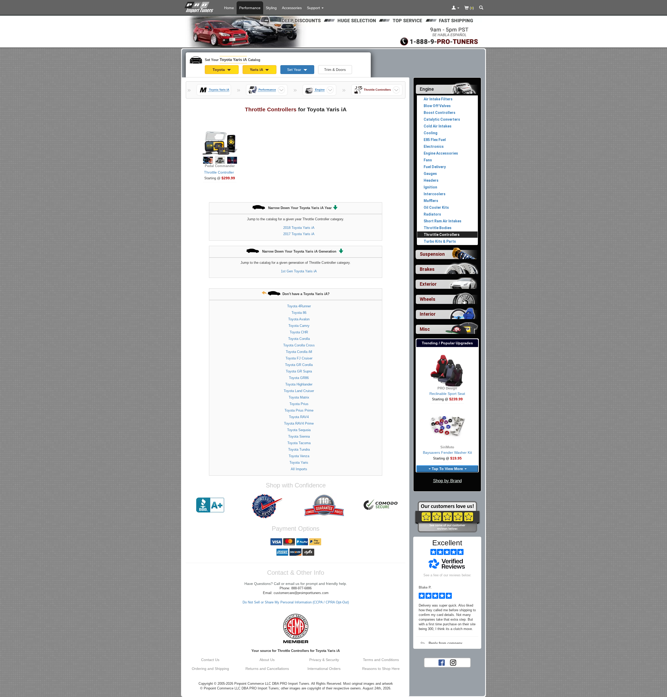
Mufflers (431, 201)
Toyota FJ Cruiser (299, 358)
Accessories (292, 8)
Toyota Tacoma (299, 443)
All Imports (299, 469)
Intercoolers (435, 194)
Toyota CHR (299, 332)
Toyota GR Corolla (299, 365)
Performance (250, 8)
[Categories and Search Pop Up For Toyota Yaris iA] (481, 8)
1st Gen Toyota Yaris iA (299, 271)
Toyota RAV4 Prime (299, 423)
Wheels (427, 299)
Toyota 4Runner (299, 306)
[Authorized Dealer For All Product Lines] (267, 506)
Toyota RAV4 (299, 417)
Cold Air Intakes (438, 126)
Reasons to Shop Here (381, 669)
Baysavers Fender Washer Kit (447, 452)
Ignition (430, 187)
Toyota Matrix (299, 397)
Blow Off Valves (437, 106)
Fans (428, 160)
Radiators (432, 214)
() (471, 8)
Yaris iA (257, 70)
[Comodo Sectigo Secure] (380, 505)
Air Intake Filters (438, 99)
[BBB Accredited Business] (210, 505)
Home (229, 8)
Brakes (427, 269)
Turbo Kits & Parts (440, 241)
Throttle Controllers (442, 235)
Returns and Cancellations (267, 669)
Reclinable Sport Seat (447, 394)
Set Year (294, 70)
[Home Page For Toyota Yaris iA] (200, 6)
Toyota (219, 70)
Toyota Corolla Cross (299, 345)
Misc (425, 329)
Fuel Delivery (435, 167)
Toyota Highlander (298, 384)
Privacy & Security (324, 660)
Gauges (430, 174)
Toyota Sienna (299, 436)
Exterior (428, 284)
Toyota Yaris (298, 462)
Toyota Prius (298, 404)
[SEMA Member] (295, 628)
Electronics (434, 146)
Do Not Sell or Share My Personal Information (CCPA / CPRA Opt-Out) (296, 602)
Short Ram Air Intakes (442, 221)
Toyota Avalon (299, 319)
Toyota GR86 (299, 378)
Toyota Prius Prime (299, 410)
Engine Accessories (441, 153)
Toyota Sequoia (299, 430)
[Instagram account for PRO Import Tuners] (453, 662)
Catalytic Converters (442, 119)
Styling (271, 8)
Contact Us (210, 660)
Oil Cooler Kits (436, 207)
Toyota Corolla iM (299, 352)
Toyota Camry (299, 326)
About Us (267, 660)
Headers (431, 180)
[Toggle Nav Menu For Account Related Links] (455, 8)
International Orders (324, 669)
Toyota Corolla (299, 339)
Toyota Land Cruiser (299, 391)
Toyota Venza (299, 456)
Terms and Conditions (381, 660)
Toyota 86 (299, 313)
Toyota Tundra (299, 449)
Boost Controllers (439, 113)
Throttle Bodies (438, 228)
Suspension (432, 254)
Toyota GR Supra (299, 371)
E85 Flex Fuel (435, 140)
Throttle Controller (219, 172)
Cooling (430, 133)
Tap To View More (447, 469)
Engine (427, 89)
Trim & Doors (335, 70)
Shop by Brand (447, 480)
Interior (428, 314)
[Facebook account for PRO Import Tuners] (442, 662)
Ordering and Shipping (210, 669)
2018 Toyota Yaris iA (298, 228)
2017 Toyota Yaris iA (298, 234)
